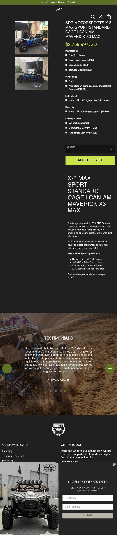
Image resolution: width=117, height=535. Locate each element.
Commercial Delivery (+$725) (83, 128)
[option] (58, 353)
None (71, 81)
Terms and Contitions (13, 456)
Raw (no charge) (77, 55)
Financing (7, 451)
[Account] (101, 15)
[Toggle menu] (7, 16)
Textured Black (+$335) (80, 70)
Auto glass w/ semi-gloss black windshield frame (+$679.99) (90, 87)
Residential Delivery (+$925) (83, 133)
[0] (109, 15)
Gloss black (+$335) (79, 65)
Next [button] (110, 368)
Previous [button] (7, 368)
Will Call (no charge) (79, 123)
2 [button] (56, 391)
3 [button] (60, 391)
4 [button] (65, 391)
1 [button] (51, 391)
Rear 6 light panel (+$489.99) (95, 112)
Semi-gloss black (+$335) (81, 60)
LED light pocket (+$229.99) (95, 100)
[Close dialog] (114, 464)
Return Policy (9, 461)
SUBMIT (87, 515)
